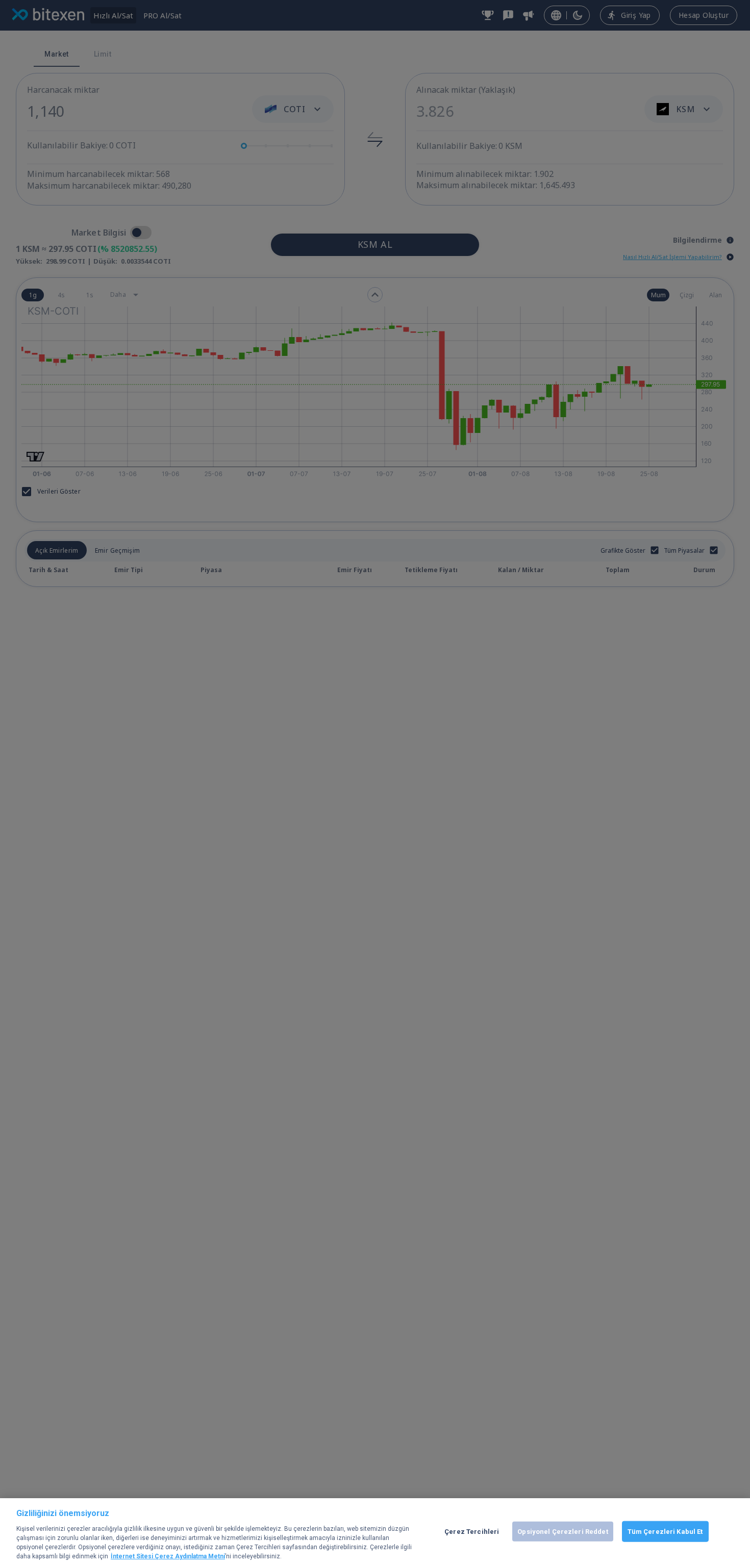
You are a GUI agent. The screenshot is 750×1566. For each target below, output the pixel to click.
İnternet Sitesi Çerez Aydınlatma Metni (168, 1556)
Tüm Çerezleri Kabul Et (665, 1531)
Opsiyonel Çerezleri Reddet (562, 1531)
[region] (375, 1532)
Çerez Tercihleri (471, 1531)
